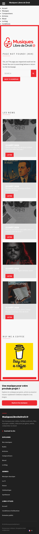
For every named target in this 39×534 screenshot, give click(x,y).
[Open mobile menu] (3, 3)
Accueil (4, 8)
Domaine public (7, 515)
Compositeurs (7, 13)
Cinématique (6, 490)
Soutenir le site (9, 431)
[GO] (33, 73)
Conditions (6, 24)
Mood (4, 19)
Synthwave (6, 495)
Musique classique (8, 476)
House (4, 486)
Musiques (5, 11)
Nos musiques (7, 442)
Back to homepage (11, 79)
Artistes (5, 16)
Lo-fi (4, 481)
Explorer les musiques (19, 403)
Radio (4, 447)
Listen (9, 155)
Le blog (5, 21)
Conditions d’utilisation (10, 511)
